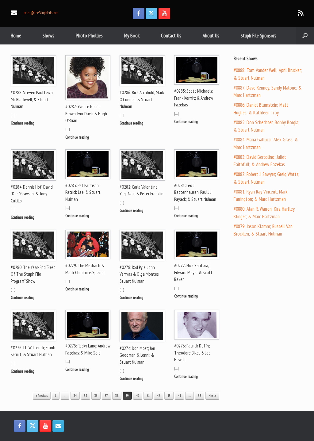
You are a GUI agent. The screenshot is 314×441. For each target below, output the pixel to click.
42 (158, 395)
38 (116, 395)
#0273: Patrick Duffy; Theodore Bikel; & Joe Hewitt (192, 352)
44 (179, 395)
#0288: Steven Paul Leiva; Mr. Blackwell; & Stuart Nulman (32, 99)
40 (137, 395)
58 (199, 395)
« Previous (42, 395)
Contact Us (171, 35)
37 (106, 395)
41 (148, 395)
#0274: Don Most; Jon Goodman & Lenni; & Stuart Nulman (137, 355)
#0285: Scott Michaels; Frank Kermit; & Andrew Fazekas (193, 98)
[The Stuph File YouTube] (164, 13)
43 (168, 395)
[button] (305, 35)
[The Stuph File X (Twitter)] (151, 13)
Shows (48, 35)
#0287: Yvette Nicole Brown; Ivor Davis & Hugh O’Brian (86, 113)
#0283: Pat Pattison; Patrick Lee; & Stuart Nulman (83, 192)
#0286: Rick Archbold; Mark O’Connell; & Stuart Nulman (142, 99)
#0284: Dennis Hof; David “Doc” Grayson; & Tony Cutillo (32, 194)
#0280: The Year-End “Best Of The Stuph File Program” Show (33, 274)
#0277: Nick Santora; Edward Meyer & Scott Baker (193, 272)
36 (96, 395)
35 (85, 395)
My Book (132, 35)
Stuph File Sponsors (258, 35)
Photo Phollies (89, 35)
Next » (212, 395)
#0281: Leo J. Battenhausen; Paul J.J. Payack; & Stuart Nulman (195, 192)
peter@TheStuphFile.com (41, 12)
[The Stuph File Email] (58, 426)
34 (75, 395)
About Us (211, 35)
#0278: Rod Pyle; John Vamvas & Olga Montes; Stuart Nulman (139, 274)
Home (16, 35)
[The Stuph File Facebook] (138, 13)
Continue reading (23, 123)
